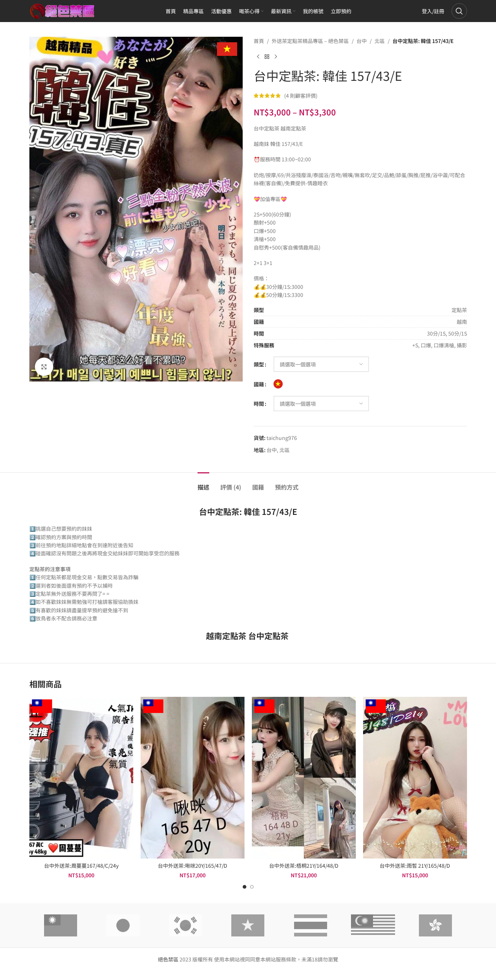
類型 (259, 364)
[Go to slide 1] (244, 887)
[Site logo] (62, 10)
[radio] (278, 383)
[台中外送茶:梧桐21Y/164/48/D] (304, 778)
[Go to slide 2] (252, 887)
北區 (379, 40)
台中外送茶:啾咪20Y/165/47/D (192, 865)
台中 (361, 40)
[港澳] (435, 925)
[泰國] (310, 925)
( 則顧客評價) (301, 95)
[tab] (203, 483)
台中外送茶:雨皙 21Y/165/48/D (415, 865)
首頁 (259, 40)
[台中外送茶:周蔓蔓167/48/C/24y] (81, 778)
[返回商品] (267, 56)
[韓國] (185, 925)
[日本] (123, 925)
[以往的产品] (258, 56)
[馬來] (373, 925)
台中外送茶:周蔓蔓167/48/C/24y (81, 865)
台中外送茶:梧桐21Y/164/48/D (303, 865)
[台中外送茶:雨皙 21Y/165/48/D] (415, 778)
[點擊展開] (44, 367)
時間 (259, 403)
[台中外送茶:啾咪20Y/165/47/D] (193, 778)
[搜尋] (459, 11)
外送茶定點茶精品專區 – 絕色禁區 (310, 40)
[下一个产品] (275, 56)
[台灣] (60, 925)
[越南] (248, 925)
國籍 (259, 384)
